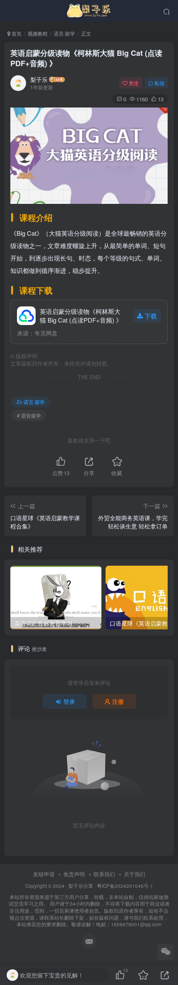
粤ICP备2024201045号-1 (89, 905)
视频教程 (38, 33)
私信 (159, 82)
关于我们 (134, 874)
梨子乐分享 (80, 885)
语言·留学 (64, 33)
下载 (150, 315)
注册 (118, 701)
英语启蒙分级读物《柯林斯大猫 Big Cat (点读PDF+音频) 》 (86, 58)
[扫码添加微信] (165, 952)
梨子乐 (39, 79)
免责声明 (74, 874)
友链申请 (44, 874)
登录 (69, 701)
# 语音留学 (29, 415)
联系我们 (104, 874)
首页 (16, 33)
